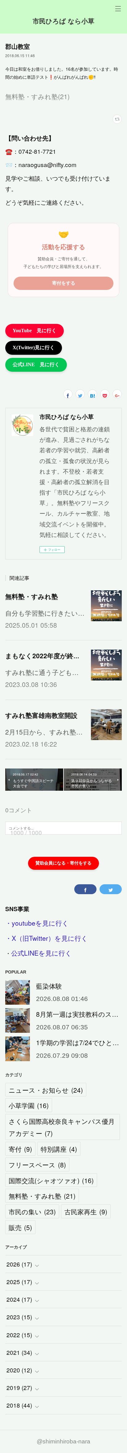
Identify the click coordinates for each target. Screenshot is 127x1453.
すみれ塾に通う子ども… (42, 672)
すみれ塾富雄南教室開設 (41, 715)
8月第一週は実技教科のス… (77, 1014)
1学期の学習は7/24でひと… (77, 1042)
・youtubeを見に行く (37, 922)
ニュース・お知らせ (46, 1090)
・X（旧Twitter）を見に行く (46, 938)
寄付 (20, 1149)
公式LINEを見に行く (41, 952)
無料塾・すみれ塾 (31, 596)
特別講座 (59, 1149)
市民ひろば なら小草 (63, 21)
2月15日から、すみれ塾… (44, 731)
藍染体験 (49, 985)
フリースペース (37, 1164)
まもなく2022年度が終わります (52, 655)
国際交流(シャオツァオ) (51, 1180)
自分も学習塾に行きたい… (44, 613)
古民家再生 (85, 1211)
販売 (20, 1227)
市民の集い (32, 1211)
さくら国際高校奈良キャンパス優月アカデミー (62, 1127)
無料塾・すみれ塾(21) (37, 96)
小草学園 (29, 1105)
